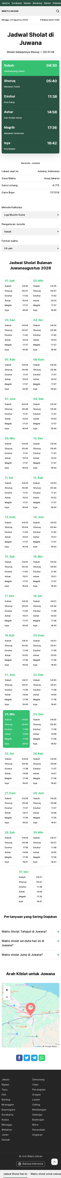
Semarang (38, 1079)
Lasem (36, 1099)
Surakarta (7, 1114)
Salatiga (37, 1114)
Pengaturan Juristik (13, 224)
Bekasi (47, 3)
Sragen (36, 1094)
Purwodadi (38, 1129)
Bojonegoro (8, 1109)
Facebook (19, 1058)
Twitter (27, 1058)
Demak (6, 1139)
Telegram (34, 1058)
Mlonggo (7, 1124)
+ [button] (7, 990)
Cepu (35, 1084)
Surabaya (17, 3)
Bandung (37, 3)
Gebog (36, 1104)
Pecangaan (39, 1089)
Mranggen (8, 1104)
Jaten (5, 1134)
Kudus (5, 1119)
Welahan (7, 1129)
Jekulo (5, 1079)
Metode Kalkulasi (12, 207)
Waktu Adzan (10, 11)
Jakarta (6, 3)
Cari (57, 11)
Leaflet (38, 1046)
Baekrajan (38, 1119)
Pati (4, 1094)
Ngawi (5, 1084)
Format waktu (10, 240)
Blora (35, 1124)
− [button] (7, 997)
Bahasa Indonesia (33, 1163)
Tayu (4, 1089)
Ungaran (37, 1134)
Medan (27, 3)
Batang (6, 1099)
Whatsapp (42, 1058)
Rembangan (39, 1109)
